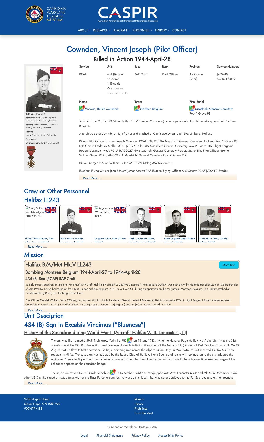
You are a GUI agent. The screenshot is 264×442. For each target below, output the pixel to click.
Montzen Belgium (151, 109)
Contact (179, 30)
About (83, 30)
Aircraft (120, 30)
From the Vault (143, 413)
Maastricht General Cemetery (214, 109)
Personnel (141, 30)
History (161, 30)
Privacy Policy (140, 435)
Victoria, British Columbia (101, 109)
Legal (84, 435)
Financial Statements (109, 435)
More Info (228, 265)
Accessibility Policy (170, 435)
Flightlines (140, 408)
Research (100, 30)
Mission (139, 399)
